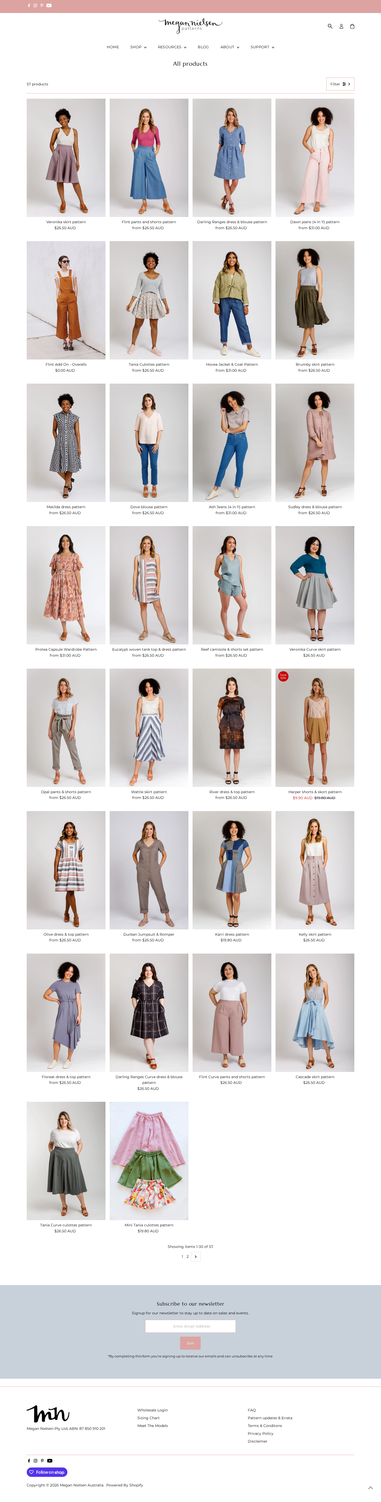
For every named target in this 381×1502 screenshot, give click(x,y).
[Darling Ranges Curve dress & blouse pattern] (149, 1013)
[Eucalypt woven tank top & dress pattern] (149, 585)
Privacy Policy (260, 1433)
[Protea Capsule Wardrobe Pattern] (66, 585)
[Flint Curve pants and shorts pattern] (232, 1013)
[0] (352, 26)
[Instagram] (35, 6)
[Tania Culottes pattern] (149, 300)
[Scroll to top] (370, 1488)
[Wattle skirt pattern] (149, 728)
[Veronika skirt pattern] (66, 158)
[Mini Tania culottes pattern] (149, 1161)
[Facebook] (29, 6)
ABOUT (228, 47)
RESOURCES (170, 47)
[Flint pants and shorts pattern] (149, 158)
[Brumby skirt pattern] (315, 300)
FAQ (252, 1410)
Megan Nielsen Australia (81, 1485)
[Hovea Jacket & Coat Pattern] (232, 300)
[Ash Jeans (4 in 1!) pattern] (232, 443)
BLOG (203, 47)
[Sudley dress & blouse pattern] (315, 443)
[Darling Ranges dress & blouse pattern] (232, 158)
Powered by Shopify (124, 1485)
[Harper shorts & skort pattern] (315, 728)
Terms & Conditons (265, 1425)
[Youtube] (49, 6)
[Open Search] (330, 26)
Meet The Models (152, 1425)
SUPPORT (261, 47)
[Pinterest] (42, 6)
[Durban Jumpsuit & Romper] (149, 870)
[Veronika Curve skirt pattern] (315, 585)
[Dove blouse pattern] (149, 443)
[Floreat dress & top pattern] (66, 1013)
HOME (113, 47)
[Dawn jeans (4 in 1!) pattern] (315, 158)
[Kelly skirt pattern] (315, 870)
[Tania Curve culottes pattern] (66, 1161)
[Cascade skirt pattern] (315, 1013)
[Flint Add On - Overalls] (66, 300)
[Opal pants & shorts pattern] (66, 728)
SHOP (136, 47)
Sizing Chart (148, 1418)
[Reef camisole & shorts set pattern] (232, 585)
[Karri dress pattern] (232, 870)
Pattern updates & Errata (270, 1418)
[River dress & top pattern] (232, 728)
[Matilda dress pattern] (66, 443)
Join (190, 1343)
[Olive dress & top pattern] (66, 870)
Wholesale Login (152, 1410)
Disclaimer (257, 1441)
